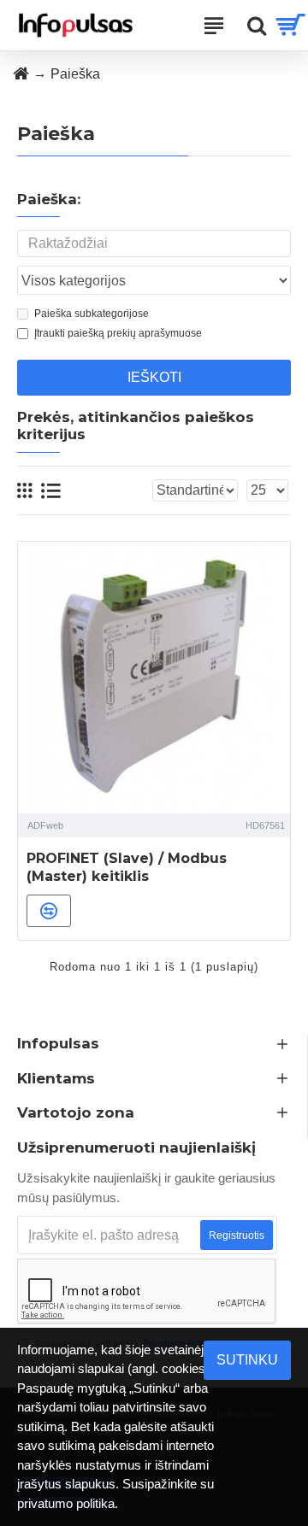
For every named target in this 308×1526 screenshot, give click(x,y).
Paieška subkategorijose (91, 314)
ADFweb (45, 825)
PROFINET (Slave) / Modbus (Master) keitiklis (127, 867)
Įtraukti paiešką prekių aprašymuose (118, 333)
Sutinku (247, 1360)
